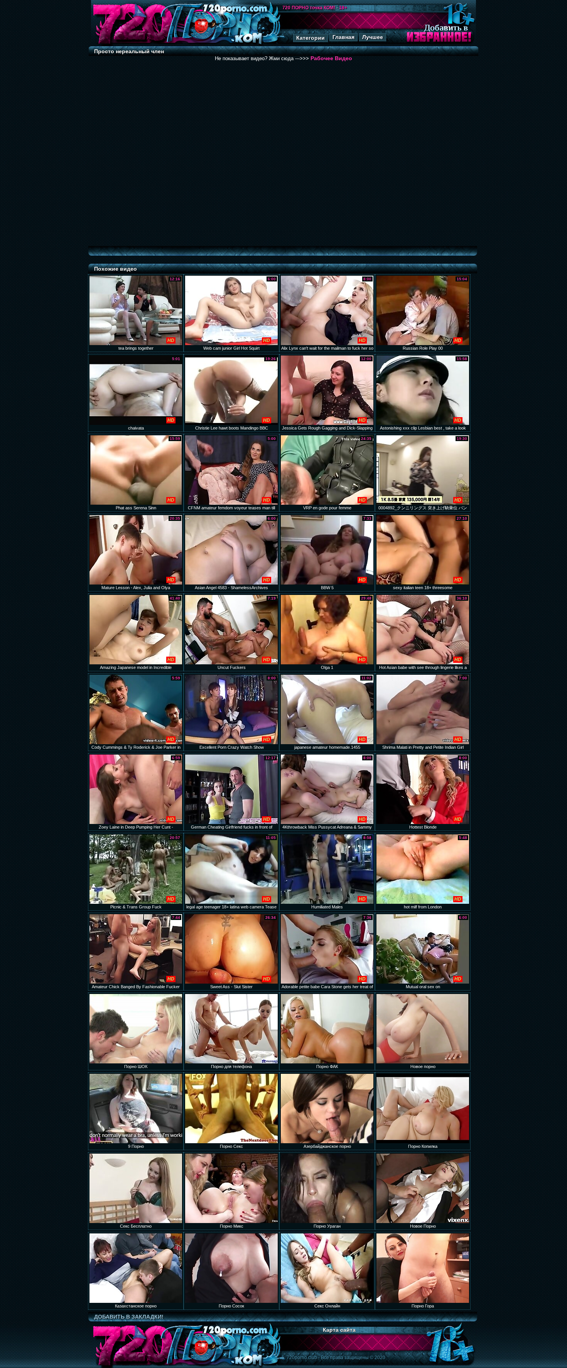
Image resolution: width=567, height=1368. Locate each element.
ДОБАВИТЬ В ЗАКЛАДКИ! (129, 1317)
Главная (343, 37)
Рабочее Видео (331, 58)
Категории (310, 38)
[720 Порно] (132, 44)
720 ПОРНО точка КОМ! (308, 7)
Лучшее (372, 37)
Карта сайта (339, 1330)
